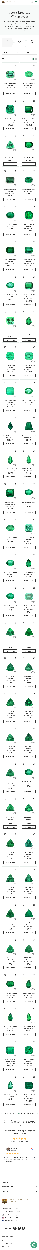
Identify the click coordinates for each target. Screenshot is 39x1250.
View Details (10, 93)
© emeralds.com (7, 1241)
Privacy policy (6, 1247)
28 (28, 1113)
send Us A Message (11, 1215)
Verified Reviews (19, 1133)
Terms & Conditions (8, 1244)
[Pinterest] (15, 1228)
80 (33, 1113)
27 (25, 1113)
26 (22, 1113)
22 (10, 1113)
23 (13, 1113)
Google (29, 1131)
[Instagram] (23, 1228)
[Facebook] (19, 1228)
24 (16, 1113)
